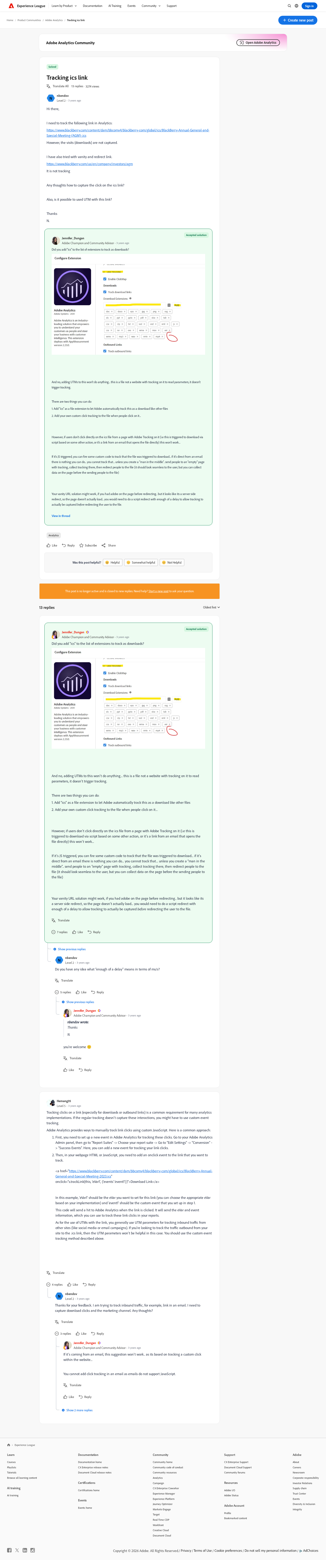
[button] (297, 20)
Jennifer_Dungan (73, 238)
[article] (128, 783)
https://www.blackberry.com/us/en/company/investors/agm (90, 164)
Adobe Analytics (54, 20)
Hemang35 (64, 1101)
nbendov (63, 95)
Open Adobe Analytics (261, 42)
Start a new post (159, 591)
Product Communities (29, 20)
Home (10, 20)
